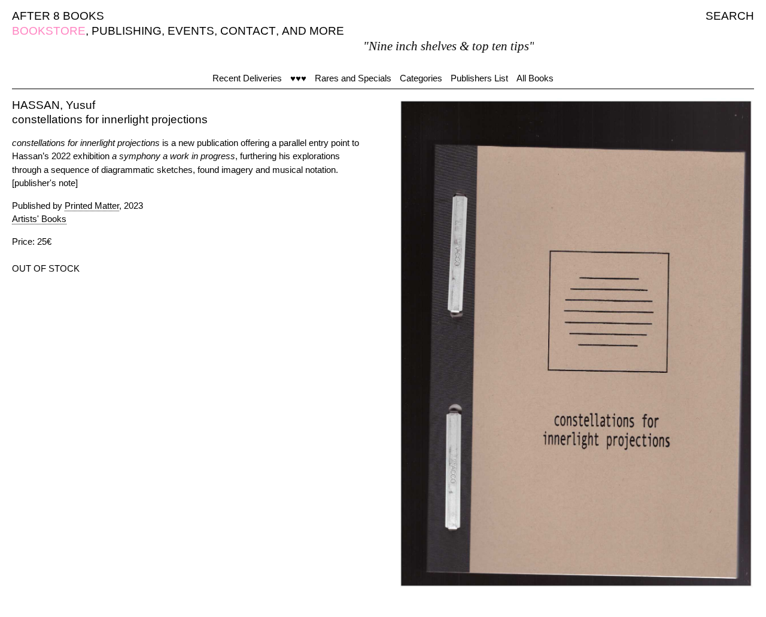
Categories (421, 78)
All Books (535, 78)
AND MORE (313, 31)
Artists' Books (39, 219)
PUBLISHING (127, 31)
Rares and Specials (353, 78)
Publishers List (479, 78)
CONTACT (248, 31)
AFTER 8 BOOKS (58, 16)
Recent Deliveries (247, 78)
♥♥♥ (298, 78)
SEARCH (730, 16)
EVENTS (191, 31)
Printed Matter (92, 205)
